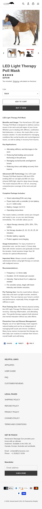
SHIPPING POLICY (12, 400)
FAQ (6, 377)
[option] (11, 53)
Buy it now (21, 108)
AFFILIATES (9, 365)
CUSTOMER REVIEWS (14, 383)
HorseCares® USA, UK (17, 501)
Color (4, 89)
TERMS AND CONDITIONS (15, 424)
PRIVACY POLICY (12, 412)
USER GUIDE (10, 371)
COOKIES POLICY (12, 418)
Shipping (16, 81)
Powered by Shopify (31, 501)
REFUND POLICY (12, 406)
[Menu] (38, 3)
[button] (8, 75)
